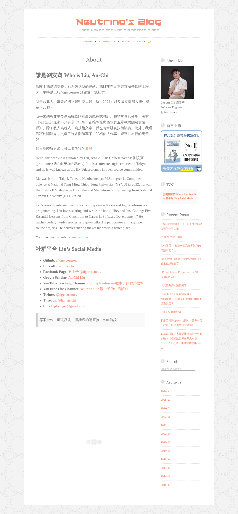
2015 (164, 484)
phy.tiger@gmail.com (69, 306)
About (88, 41)
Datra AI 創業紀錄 (171, 311)
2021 (164, 433)
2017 (164, 467)
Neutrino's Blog (119, 22)
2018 (164, 459)
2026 (164, 391)
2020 (164, 442)
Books (127, 41)
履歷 (88, 149)
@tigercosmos (66, 260)
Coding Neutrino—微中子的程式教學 (115, 283)
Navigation (107, 41)
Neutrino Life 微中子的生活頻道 (104, 289)
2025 (164, 399)
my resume (80, 237)
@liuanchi (66, 266)
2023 (164, 416)
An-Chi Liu (76, 277)
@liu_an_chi (67, 300)
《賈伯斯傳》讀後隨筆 (174, 285)
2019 (164, 450)
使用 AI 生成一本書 (172, 237)
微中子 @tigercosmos (84, 272)
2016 (164, 476)
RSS (139, 41)
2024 (164, 408)
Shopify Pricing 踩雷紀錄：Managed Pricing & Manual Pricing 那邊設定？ (181, 298)
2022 (164, 425)
